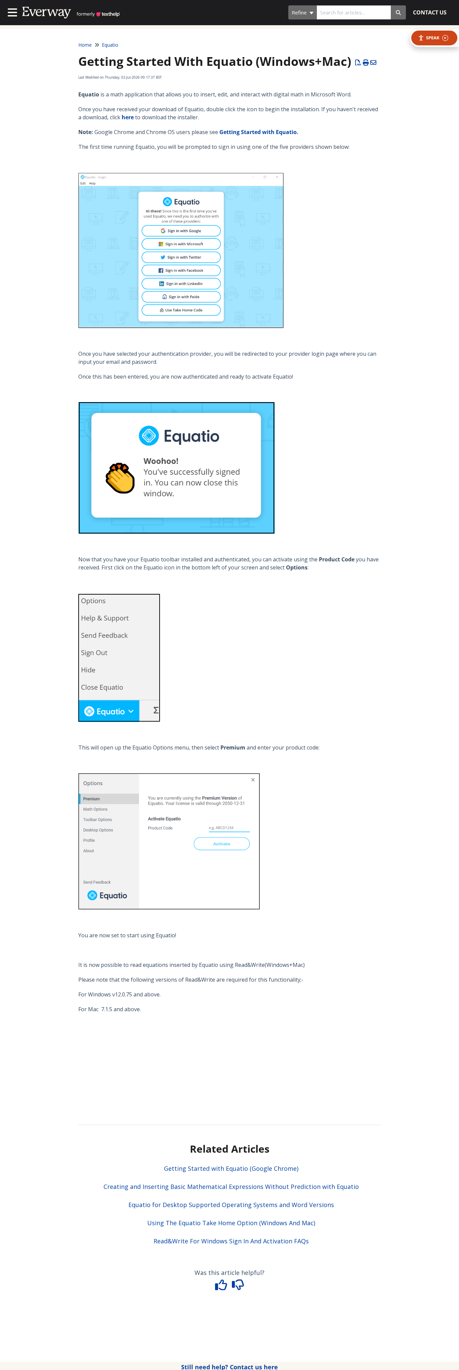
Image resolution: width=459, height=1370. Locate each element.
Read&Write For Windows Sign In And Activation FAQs (231, 1241)
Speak (433, 38)
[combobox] (354, 12)
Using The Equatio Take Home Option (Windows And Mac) (231, 1223)
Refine (300, 12)
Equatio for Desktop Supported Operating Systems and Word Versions (231, 1205)
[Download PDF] (358, 62)
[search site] (398, 12)
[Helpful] (222, 1287)
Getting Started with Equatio (258, 132)
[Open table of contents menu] (13, 11)
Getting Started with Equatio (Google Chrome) (231, 1168)
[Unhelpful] (238, 1287)
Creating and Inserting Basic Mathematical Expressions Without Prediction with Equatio (231, 1187)
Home (85, 45)
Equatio (110, 45)
